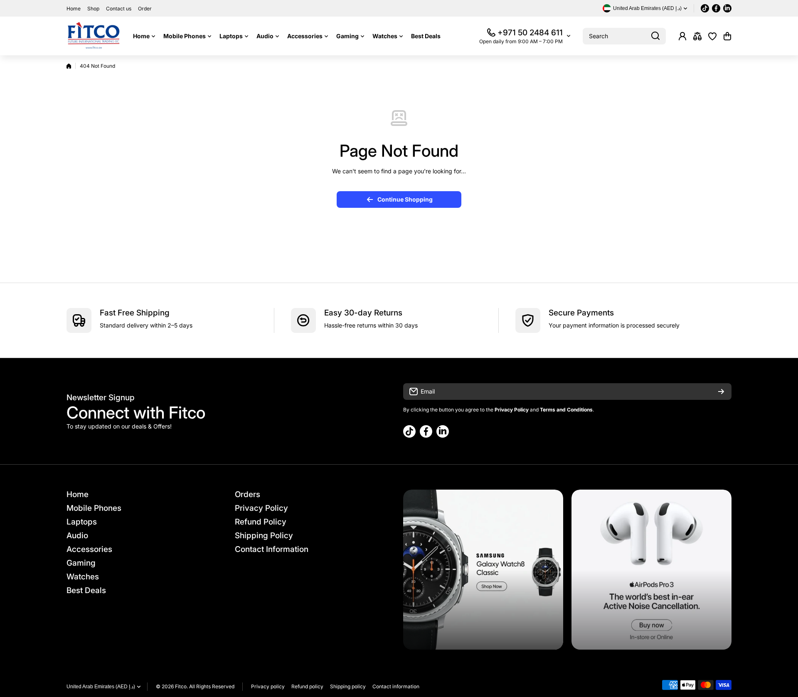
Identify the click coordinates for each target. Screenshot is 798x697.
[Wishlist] (712, 36)
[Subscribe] (721, 391)
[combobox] (624, 36)
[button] (727, 36)
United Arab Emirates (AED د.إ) (100, 687)
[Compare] (697, 36)
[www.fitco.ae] (93, 36)
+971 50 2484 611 (530, 32)
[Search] (655, 36)
